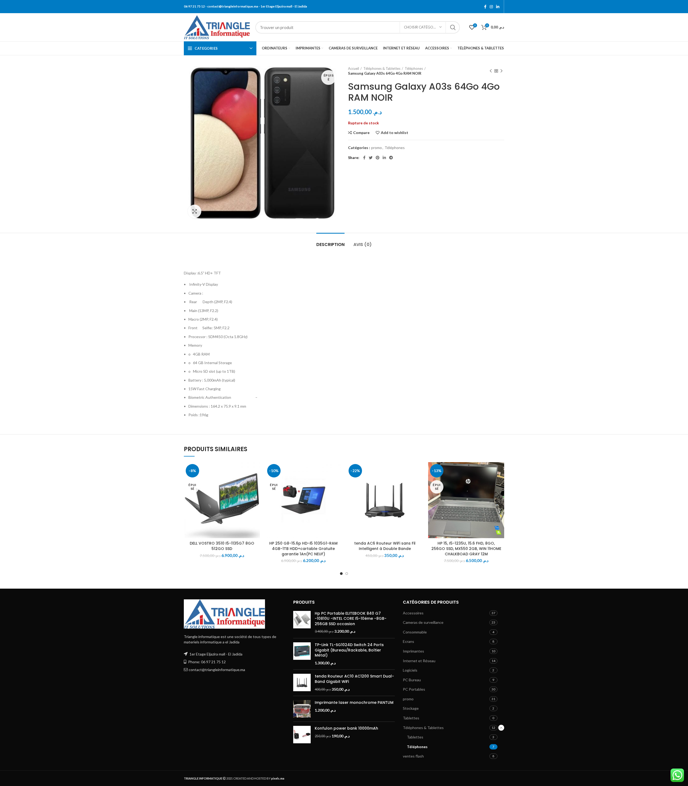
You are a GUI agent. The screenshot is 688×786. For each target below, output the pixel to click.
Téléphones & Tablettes (381, 68)
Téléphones (414, 68)
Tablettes (411, 718)
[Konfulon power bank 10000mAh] (302, 734)
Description (330, 244)
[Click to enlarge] (194, 211)
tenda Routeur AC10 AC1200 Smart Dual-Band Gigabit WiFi (354, 679)
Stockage (411, 708)
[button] (418, 483)
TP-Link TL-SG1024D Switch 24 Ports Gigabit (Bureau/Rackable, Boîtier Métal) (349, 650)
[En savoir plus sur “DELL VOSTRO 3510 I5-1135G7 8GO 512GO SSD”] (256, 483)
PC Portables (414, 689)
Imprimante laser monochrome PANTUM (354, 702)
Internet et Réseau (419, 660)
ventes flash (413, 756)
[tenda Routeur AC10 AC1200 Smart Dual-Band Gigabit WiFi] (302, 683)
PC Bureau (412, 680)
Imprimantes (413, 651)
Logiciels (410, 670)
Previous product (490, 71)
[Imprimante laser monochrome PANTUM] (302, 709)
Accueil (353, 68)
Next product (501, 71)
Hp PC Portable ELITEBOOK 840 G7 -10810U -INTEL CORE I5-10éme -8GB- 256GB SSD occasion (350, 618)
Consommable (415, 632)
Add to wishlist (394, 133)
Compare (361, 133)
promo (376, 148)
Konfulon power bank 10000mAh (346, 728)
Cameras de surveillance (423, 622)
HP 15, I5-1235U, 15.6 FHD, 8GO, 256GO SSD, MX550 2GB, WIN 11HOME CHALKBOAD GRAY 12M (466, 548)
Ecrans (408, 641)
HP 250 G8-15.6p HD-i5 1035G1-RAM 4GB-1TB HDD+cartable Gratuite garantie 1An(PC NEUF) (303, 548)
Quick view (256, 495)
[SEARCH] (452, 27)
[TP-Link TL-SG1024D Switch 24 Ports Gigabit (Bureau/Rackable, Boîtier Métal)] (302, 653)
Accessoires (413, 613)
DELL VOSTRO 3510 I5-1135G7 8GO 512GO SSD (222, 546)
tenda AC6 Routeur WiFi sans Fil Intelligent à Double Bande (384, 546)
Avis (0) (362, 244)
